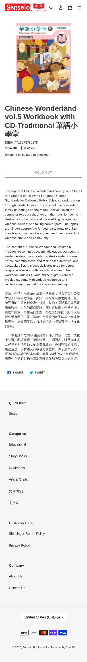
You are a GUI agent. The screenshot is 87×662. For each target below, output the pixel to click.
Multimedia (17, 468)
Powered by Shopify (63, 647)
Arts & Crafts (18, 479)
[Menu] (79, 7)
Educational (17, 444)
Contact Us (17, 588)
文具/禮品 (16, 491)
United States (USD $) (42, 617)
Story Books (18, 456)
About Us (16, 576)
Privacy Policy (19, 545)
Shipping (11, 154)
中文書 (14, 503)
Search (14, 413)
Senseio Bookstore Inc (36, 647)
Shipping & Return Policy (27, 533)
